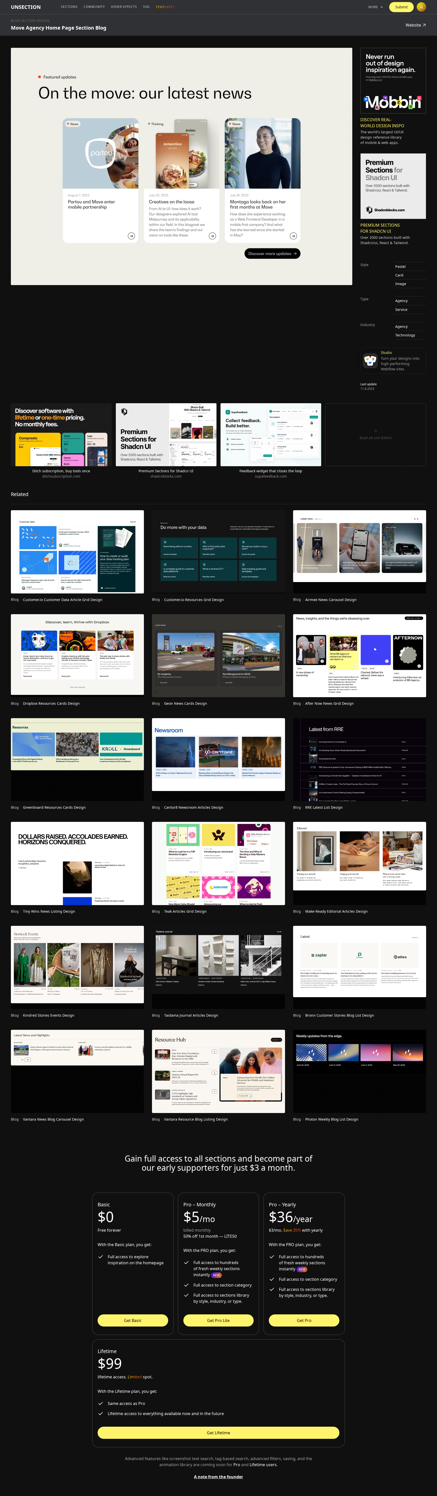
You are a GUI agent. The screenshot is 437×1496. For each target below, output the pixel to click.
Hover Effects (124, 7)
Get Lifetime (218, 1433)
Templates (165, 7)
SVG (146, 7)
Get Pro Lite (218, 1320)
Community (94, 7)
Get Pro (304, 1320)
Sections (69, 7)
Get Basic (133, 1320)
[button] (375, 7)
